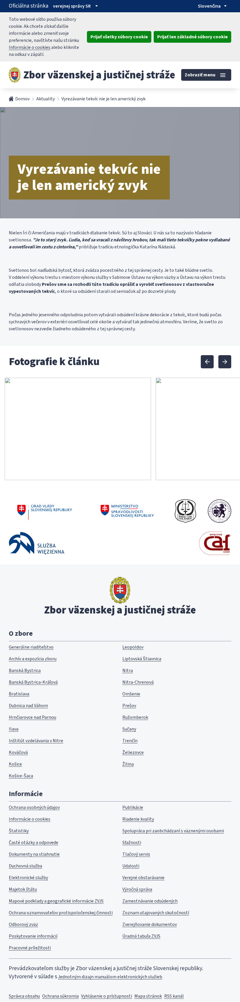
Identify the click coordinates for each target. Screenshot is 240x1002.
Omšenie (131, 694)
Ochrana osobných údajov (34, 807)
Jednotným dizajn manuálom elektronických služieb (110, 977)
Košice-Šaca (21, 776)
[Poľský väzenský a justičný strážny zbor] (36, 543)
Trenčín (130, 741)
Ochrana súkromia (60, 996)
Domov (22, 99)
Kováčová (18, 752)
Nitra (127, 670)
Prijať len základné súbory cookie (192, 37)
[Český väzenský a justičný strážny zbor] (185, 511)
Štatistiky (19, 831)
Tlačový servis (136, 854)
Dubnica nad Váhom (28, 705)
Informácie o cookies (29, 47)
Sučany (129, 729)
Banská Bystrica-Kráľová (33, 682)
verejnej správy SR (72, 6)
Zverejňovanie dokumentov (149, 924)
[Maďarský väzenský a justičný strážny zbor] (219, 511)
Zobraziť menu (200, 75)
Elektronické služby (28, 877)
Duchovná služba (25, 866)
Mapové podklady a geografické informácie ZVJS (56, 901)
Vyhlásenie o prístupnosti (106, 996)
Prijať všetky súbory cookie (119, 37)
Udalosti (130, 866)
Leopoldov (132, 647)
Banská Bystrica (25, 670)
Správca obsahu (24, 996)
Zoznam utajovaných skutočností (155, 913)
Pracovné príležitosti (30, 948)
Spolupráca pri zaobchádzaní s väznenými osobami (173, 831)
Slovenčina (209, 6)
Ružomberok (135, 717)
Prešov (129, 705)
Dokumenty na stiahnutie (34, 854)
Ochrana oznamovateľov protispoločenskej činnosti (61, 913)
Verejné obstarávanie (143, 877)
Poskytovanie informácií (33, 936)
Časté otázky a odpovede (33, 842)
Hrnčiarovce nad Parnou (32, 717)
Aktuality (45, 99)
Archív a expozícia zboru (32, 659)
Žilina (128, 764)
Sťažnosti (131, 842)
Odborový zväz (23, 924)
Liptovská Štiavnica (141, 659)
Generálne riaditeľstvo (31, 647)
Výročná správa (137, 889)
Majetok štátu (23, 889)
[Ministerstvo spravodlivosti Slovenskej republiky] (127, 511)
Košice (15, 764)
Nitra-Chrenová (138, 682)
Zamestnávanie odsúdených (150, 901)
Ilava (13, 729)
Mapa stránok (148, 996)
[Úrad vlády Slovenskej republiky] (44, 511)
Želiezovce (133, 752)
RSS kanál (174, 996)
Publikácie (132, 807)
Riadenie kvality (138, 819)
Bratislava (19, 694)
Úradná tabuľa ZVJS (141, 936)
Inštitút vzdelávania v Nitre (36, 741)
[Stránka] (14, 75)
